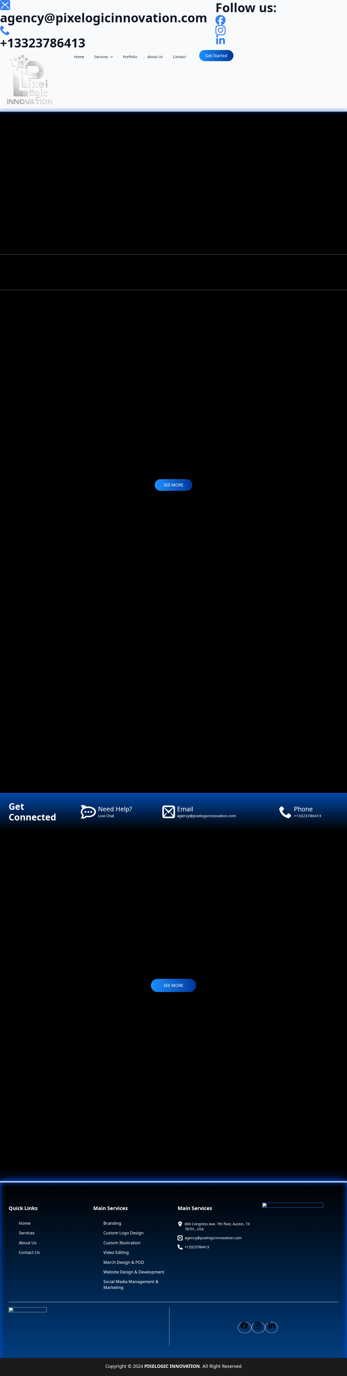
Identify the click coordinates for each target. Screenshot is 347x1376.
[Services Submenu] (113, 57)
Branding (112, 1223)
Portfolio (130, 56)
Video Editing (116, 1252)
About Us (155, 56)
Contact (179, 56)
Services (101, 56)
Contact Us (29, 1252)
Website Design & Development (133, 1272)
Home (79, 56)
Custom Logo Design (123, 1233)
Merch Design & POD (123, 1262)
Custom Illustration (121, 1243)
